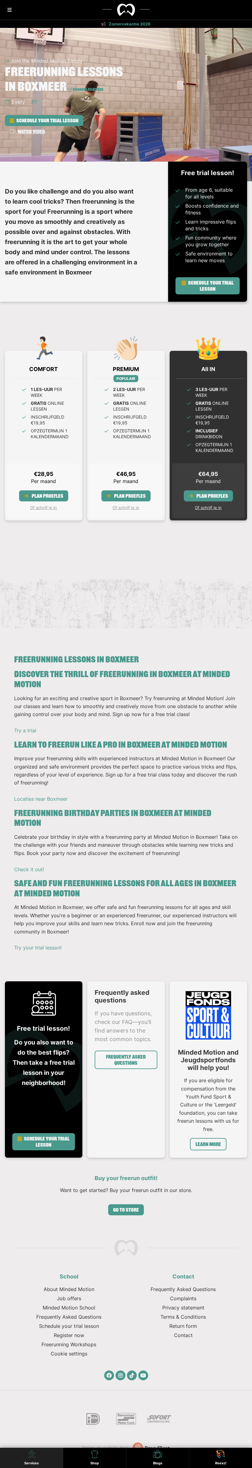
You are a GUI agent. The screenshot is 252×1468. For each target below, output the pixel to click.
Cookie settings (69, 1353)
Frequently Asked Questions (68, 1316)
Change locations (88, 89)
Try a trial (25, 730)
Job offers (69, 1298)
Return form (183, 1326)
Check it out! (29, 869)
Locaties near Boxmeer (41, 798)
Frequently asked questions (126, 1060)
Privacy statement (183, 1307)
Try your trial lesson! (37, 947)
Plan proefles (47, 496)
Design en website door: (106, 1447)
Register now (69, 1335)
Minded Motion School (69, 1307)
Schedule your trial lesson (46, 120)
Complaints (183, 1298)
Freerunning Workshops (68, 1344)
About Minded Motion (69, 1289)
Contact (183, 1335)
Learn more (208, 1144)
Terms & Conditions (183, 1316)
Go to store (126, 1210)
